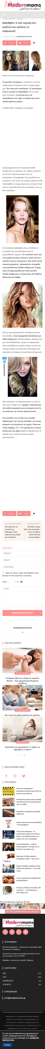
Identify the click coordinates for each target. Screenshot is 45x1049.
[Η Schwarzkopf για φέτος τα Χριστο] (36, 906)
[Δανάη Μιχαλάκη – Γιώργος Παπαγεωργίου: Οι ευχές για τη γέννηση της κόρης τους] (8, 847)
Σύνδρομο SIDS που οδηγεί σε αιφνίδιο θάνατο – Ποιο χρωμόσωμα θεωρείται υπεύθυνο (22, 681)
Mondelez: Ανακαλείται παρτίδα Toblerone (17, 960)
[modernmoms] (22, 6)
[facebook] (22, 632)
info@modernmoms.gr (15, 998)
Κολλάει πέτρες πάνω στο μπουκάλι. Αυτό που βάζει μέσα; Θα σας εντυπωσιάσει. (32, 532)
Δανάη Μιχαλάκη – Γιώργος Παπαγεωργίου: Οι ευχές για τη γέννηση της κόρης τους (27, 846)
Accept (7, 1045)
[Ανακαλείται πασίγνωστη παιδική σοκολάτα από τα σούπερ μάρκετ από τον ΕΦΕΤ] (8, 802)
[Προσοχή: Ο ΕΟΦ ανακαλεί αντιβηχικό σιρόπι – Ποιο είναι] (8, 857)
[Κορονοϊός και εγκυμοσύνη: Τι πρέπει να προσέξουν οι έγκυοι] (22, 729)
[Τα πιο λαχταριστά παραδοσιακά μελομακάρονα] (8, 879)
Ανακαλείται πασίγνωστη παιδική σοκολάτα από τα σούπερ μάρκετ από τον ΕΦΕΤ (28, 802)
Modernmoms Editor (24, 36)
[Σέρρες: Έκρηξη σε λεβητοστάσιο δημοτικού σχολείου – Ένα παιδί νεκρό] (8, 868)
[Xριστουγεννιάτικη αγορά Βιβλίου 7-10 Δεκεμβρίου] (8, 824)
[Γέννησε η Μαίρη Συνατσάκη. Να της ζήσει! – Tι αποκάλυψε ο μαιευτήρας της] (8, 890)
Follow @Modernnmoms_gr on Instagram (24, 912)
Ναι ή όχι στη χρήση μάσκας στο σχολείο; (22, 715)
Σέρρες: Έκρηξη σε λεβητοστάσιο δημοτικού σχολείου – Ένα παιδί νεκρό (28, 868)
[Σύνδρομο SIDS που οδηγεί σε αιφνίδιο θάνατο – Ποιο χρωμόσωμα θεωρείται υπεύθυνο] (22, 660)
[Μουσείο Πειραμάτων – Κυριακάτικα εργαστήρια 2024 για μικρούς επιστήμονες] (8, 791)
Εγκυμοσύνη (22, 742)
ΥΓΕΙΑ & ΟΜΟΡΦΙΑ (22, 673)
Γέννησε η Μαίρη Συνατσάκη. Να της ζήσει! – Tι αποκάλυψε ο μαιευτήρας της (28, 890)
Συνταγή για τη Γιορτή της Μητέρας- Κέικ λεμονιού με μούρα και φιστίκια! (12, 532)
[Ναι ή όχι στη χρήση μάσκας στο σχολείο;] (22, 697)
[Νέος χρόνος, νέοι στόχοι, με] (19, 906)
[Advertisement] (22, 136)
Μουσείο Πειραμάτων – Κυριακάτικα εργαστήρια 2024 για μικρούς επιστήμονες (28, 791)
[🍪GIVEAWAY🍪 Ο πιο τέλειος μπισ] (31, 906)
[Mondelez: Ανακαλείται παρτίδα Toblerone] (8, 813)
